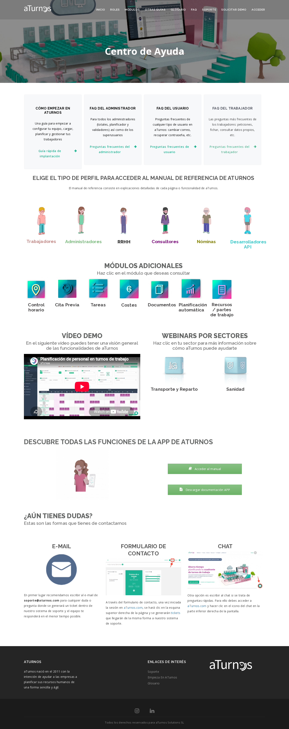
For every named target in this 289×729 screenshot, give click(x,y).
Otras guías (155, 9)
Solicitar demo (233, 9)
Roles (115, 9)
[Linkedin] (152, 712)
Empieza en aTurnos (162, 677)
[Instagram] (137, 712)
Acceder (258, 9)
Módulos (132, 9)
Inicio (100, 9)
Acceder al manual (207, 469)
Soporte (209, 9)
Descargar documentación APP (207, 490)
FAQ (194, 9)
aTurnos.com (133, 608)
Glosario (178, 9)
